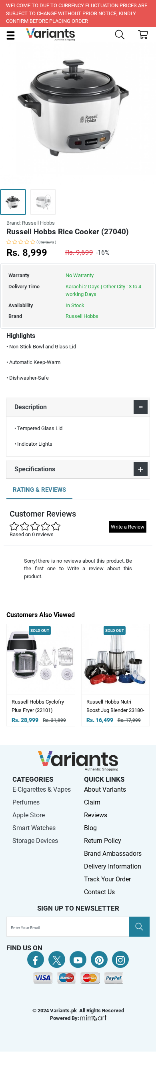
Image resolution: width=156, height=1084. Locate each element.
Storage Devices (35, 841)
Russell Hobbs (82, 316)
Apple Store (28, 815)
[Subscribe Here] (139, 927)
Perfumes (26, 802)
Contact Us (99, 892)
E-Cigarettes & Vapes (41, 789)
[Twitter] (56, 959)
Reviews (95, 815)
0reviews (46, 242)
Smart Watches (34, 828)
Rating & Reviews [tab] (39, 489)
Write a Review (127, 527)
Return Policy (102, 841)
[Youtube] (78, 959)
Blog (90, 828)
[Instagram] (120, 959)
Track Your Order (107, 879)
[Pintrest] (99, 959)
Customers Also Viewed (40, 615)
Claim (92, 802)
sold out (30, 630)
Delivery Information (112, 866)
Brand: (30, 223)
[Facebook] (35, 959)
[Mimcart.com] (93, 1018)
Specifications (34, 469)
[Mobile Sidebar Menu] (10, 35)
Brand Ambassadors (113, 853)
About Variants (105, 789)
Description (30, 407)
